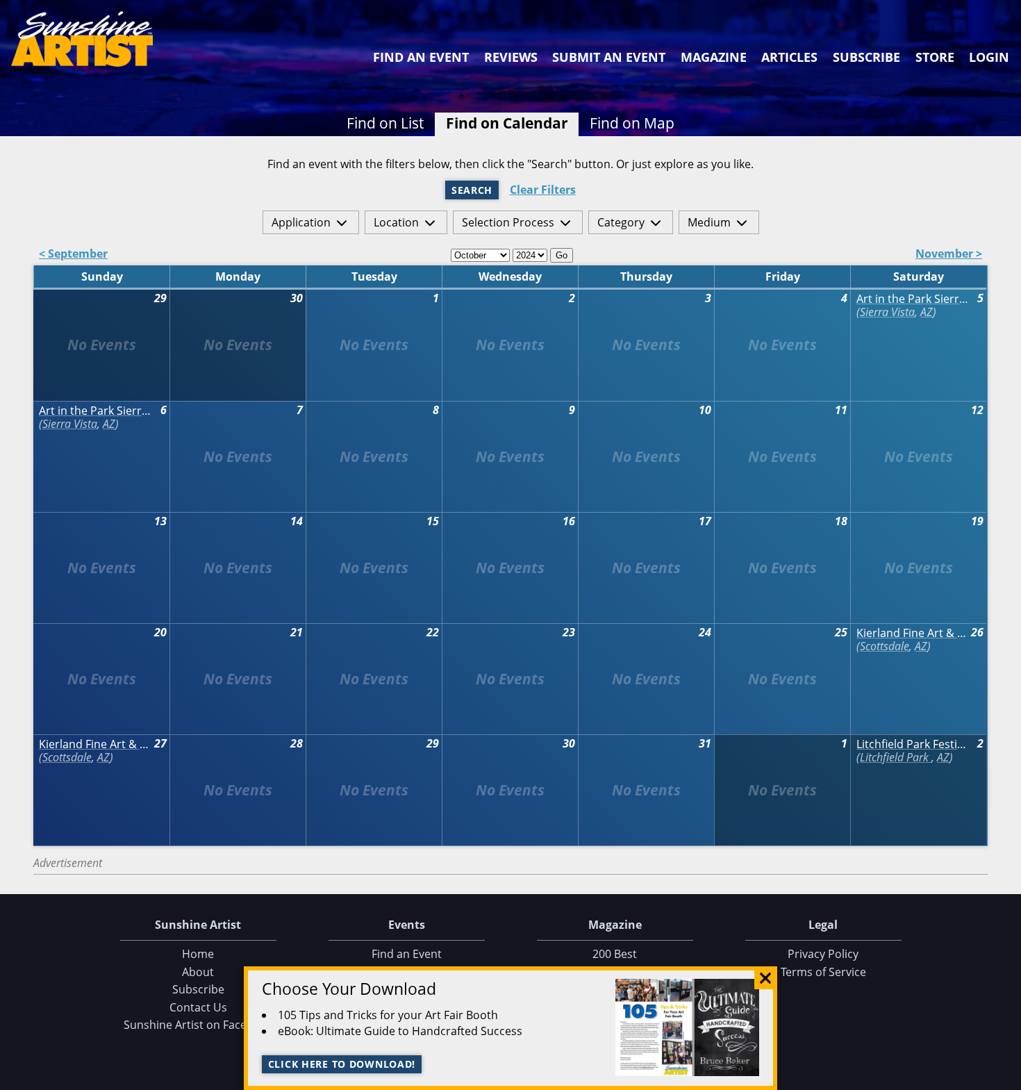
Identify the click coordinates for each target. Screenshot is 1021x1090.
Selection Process (508, 222)
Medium (709, 222)
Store (934, 57)
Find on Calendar (507, 123)
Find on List (385, 123)
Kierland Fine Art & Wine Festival (913, 633)
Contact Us (198, 1007)
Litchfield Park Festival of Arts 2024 (913, 744)
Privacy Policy (823, 953)
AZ (926, 312)
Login (989, 57)
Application (301, 222)
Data (1005, 1076)
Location (396, 222)
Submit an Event (608, 57)
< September (73, 254)
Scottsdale (884, 646)
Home (198, 953)
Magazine (714, 57)
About (198, 972)
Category (621, 222)
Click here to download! (342, 1064)
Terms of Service (823, 972)
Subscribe (866, 57)
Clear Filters (543, 190)
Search (471, 190)
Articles (789, 57)
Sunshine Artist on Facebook (198, 1024)
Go (561, 255)
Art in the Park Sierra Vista (913, 299)
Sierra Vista (887, 312)
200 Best (614, 953)
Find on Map (632, 123)
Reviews (511, 57)
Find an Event (421, 57)
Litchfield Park (895, 757)
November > (948, 254)
